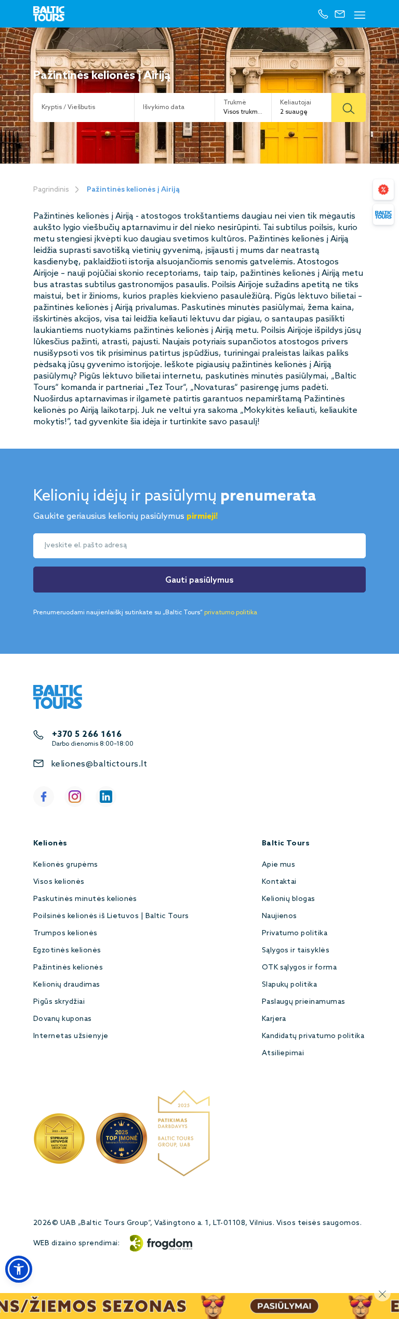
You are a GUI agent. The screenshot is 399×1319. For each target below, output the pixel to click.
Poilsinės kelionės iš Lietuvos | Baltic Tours (111, 916)
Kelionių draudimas (66, 984)
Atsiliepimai (283, 1053)
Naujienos (279, 916)
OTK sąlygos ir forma (299, 967)
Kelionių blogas (288, 899)
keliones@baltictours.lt (99, 764)
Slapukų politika (289, 984)
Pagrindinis (51, 189)
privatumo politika (230, 612)
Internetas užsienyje (71, 1036)
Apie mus (279, 864)
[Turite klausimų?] (383, 214)
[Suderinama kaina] (383, 189)
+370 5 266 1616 (87, 734)
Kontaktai (279, 882)
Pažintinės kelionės (68, 967)
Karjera (274, 1019)
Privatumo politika (295, 933)
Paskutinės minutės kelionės (85, 899)
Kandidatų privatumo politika (313, 1036)
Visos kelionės (59, 882)
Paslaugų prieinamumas (303, 1002)
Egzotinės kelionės (67, 950)
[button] (19, 1269)
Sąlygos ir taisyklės (296, 950)
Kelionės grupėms (65, 864)
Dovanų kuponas (62, 1019)
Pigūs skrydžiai (59, 1002)
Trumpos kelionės (65, 933)
